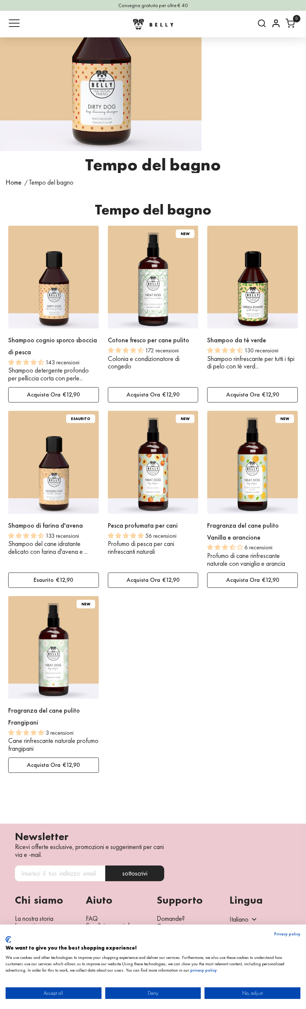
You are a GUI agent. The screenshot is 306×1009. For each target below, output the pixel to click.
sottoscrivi (134, 873)
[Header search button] (261, 23)
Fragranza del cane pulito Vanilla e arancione (243, 531)
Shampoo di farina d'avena (45, 525)
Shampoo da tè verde (236, 340)
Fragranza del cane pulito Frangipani (44, 716)
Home (14, 182)
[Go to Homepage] (153, 24)
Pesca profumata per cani (143, 525)
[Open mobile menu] (14, 23)
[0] (290, 23)
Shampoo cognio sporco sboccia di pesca (52, 346)
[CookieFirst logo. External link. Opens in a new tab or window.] (8, 939)
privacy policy (203, 970)
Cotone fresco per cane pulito (148, 340)
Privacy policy (287, 934)
